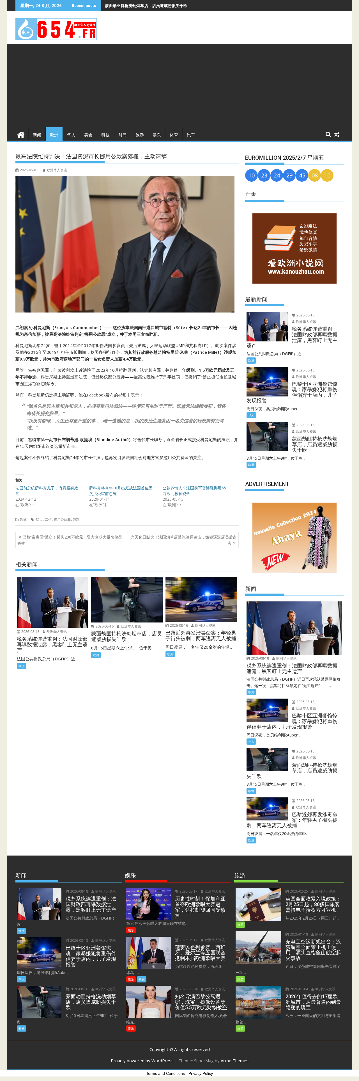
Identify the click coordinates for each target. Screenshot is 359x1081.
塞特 (48, 519)
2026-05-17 (188, 891)
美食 (88, 135)
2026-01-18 (298, 934)
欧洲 (54, 135)
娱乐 (157, 135)
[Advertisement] (179, 86)
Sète (39, 519)
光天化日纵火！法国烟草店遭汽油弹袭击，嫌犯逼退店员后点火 (184, 540)
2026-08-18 (29, 631)
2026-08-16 (104, 626)
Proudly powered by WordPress (142, 1060)
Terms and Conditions (165, 1073)
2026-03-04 (188, 989)
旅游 (139, 135)
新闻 (37, 135)
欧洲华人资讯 (57, 170)
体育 (174, 135)
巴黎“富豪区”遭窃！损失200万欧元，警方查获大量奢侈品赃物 (69, 540)
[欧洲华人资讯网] (20, 134)
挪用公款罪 (62, 519)
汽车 (191, 135)
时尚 (122, 135)
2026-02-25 (298, 891)
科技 (105, 135)
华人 (71, 135)
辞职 (76, 519)
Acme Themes (234, 1060)
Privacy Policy (200, 1073)
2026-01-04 (298, 989)
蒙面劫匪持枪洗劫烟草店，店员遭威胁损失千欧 (146, 5)
